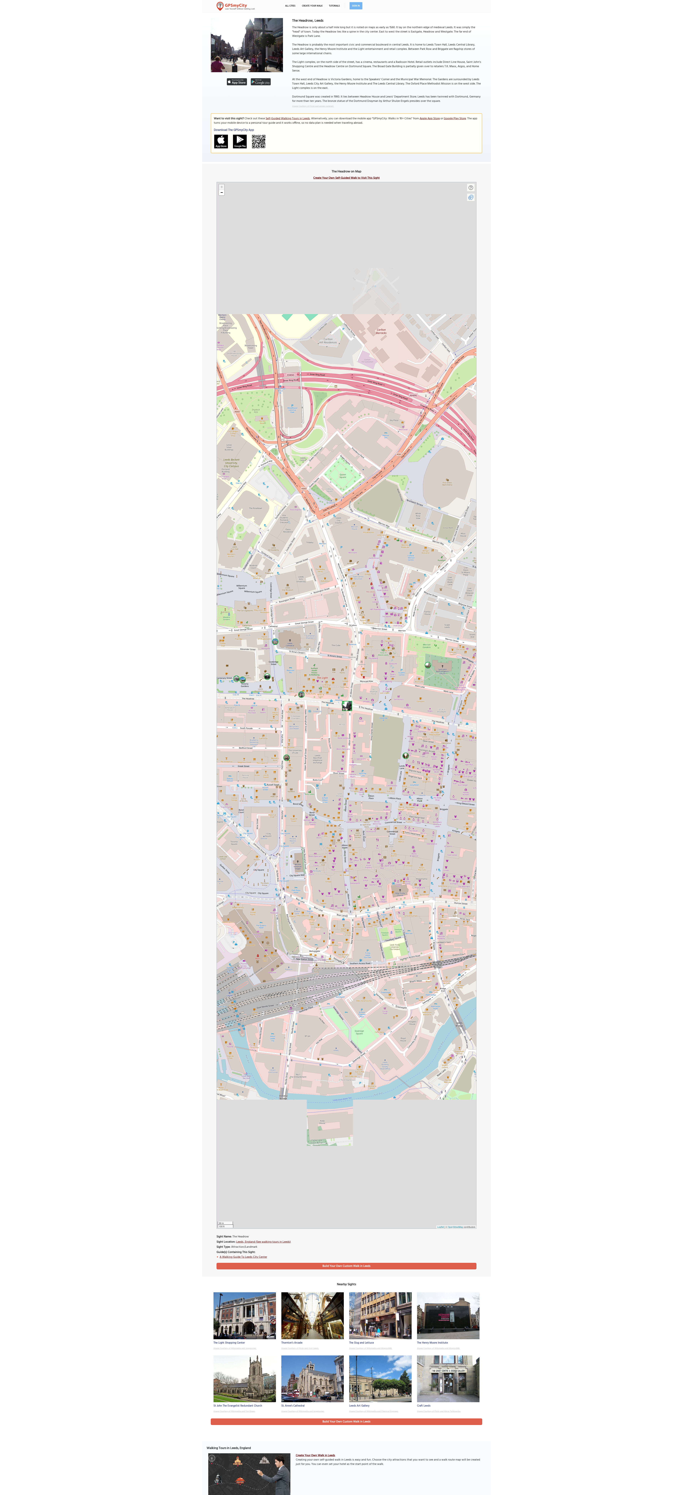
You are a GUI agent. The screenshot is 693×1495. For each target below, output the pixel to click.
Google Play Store (455, 118)
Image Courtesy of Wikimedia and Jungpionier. (234, 1348)
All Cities (290, 6)
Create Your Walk (312, 6)
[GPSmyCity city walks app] (236, 6)
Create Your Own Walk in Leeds (315, 1455)
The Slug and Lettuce (361, 1343)
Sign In (356, 6)
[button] (346, 705)
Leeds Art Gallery (359, 1406)
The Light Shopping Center (229, 1343)
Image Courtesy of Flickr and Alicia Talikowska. (439, 1411)
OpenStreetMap (455, 1226)
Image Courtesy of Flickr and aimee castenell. (313, 106)
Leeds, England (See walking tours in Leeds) (263, 1242)
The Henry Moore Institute (432, 1343)
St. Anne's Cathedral (293, 1406)
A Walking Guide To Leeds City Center (243, 1257)
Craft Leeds (423, 1406)
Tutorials (334, 6)
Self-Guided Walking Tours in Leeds (288, 118)
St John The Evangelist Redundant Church (237, 1406)
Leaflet (440, 1226)
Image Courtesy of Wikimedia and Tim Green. (234, 1411)
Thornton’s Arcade (291, 1343)
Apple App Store (430, 118)
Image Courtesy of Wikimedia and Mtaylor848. (370, 1348)
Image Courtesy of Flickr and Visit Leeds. (300, 1348)
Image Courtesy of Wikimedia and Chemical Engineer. (373, 1411)
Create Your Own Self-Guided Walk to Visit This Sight (346, 178)
